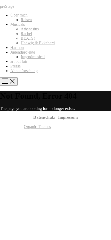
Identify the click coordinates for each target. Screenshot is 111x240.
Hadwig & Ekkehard (38, 43)
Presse (15, 66)
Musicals (17, 24)
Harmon (17, 47)
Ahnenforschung (24, 70)
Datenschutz (44, 117)
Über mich (19, 15)
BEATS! (28, 38)
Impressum (68, 117)
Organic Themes (37, 126)
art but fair (18, 61)
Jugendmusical (33, 57)
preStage (7, 6)
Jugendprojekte (22, 52)
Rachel (26, 33)
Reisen (26, 20)
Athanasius (30, 29)
